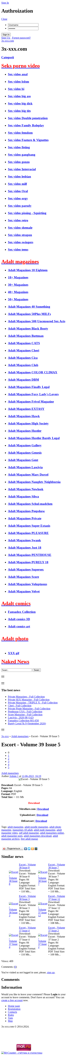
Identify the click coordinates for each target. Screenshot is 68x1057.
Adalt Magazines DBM (23, 379)
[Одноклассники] (32, 849)
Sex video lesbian (19, 176)
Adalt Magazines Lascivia (25, 467)
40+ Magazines (18, 292)
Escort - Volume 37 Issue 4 (27, 929)
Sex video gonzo (19, 162)
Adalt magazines (10, 773)
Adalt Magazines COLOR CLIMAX (32, 372)
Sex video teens (18, 249)
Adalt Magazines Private (24, 518)
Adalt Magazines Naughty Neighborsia (34, 482)
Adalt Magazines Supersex (26, 569)
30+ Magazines (18, 284)
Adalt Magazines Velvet (24, 591)
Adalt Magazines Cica (23, 357)
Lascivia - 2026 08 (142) (21, 717)
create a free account (12, 1000)
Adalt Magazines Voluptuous (27, 584)
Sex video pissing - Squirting (27, 213)
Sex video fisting (19, 147)
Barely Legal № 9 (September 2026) (27, 723)
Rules (11, 1015)
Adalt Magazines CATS (24, 343)
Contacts (12, 1012)
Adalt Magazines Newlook (25, 489)
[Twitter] (29, 849)
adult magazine (15, 826)
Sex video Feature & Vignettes (28, 140)
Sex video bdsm (18, 81)
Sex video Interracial (22, 169)
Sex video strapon (20, 235)
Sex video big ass (19, 96)
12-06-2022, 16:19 (31, 776)
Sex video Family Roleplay (26, 125)
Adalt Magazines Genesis (25, 452)
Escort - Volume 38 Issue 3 (27, 897)
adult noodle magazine (36, 826)
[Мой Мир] (36, 849)
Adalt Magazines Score (23, 577)
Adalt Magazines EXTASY (26, 409)
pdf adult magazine (29, 832)
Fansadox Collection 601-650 (23, 720)
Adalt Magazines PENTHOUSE (29, 555)
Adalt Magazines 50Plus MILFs (29, 314)
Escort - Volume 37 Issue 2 (56, 929)
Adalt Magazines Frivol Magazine (31, 401)
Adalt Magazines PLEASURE (28, 533)
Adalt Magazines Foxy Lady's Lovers (33, 394)
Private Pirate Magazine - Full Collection (29, 708)
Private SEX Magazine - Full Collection (29, 699)
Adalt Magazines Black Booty (28, 328)
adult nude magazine (44, 829)
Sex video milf (17, 184)
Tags (10, 1018)
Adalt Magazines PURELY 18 (28, 562)
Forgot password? (21, 37)
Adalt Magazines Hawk (24, 416)
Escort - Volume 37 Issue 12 (56, 897)
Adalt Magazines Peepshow (26, 511)
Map (10, 1020)
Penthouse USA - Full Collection (25, 711)
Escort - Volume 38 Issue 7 (56, 866)
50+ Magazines (18, 299)
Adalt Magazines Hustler (24, 430)
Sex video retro (18, 220)
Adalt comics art (19, 626)
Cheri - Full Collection (19, 705)
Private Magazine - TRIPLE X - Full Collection (33, 702)
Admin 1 (13, 776)
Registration (14, 1009)
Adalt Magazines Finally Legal (29, 387)
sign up (51, 972)
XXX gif (13, 653)
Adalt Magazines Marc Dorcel (28, 474)
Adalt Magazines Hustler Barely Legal (34, 438)
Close (4, 19)
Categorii (7, 57)
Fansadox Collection (22, 612)
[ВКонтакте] (25, 849)
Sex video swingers (20, 242)
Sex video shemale (20, 227)
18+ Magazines (18, 277)
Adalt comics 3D (19, 619)
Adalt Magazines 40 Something (29, 306)
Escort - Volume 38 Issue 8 (27, 866)
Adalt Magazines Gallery (25, 445)
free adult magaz (29, 838)
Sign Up (6, 37)
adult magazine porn (11, 835)
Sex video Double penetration (28, 118)
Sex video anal (18, 74)
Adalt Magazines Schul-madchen (30, 504)
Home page (14, 1006)
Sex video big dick (20, 103)
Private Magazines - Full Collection (26, 696)
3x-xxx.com (7, 40)
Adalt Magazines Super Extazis (29, 525)
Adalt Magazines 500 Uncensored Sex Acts (36, 321)
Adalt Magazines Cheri (23, 350)
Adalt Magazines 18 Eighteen (28, 270)
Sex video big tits (19, 111)
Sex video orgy (18, 198)
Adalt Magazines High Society (28, 423)
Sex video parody (20, 205)
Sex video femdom (20, 132)
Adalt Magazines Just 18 (24, 547)
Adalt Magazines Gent (23, 460)
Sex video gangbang (21, 154)
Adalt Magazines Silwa (23, 496)
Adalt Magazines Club (23, 365)
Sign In (5, 2)
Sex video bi (16, 89)
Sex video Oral (18, 191)
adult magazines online (52, 832)
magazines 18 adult (23, 829)
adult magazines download (37, 835)
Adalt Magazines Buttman (26, 336)
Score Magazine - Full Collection (25, 714)
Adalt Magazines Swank (24, 540)
